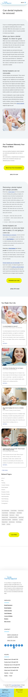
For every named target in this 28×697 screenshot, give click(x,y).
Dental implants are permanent (9, 234)
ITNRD (20, 686)
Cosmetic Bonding (13, 510)
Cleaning (10, 410)
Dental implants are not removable (11, 262)
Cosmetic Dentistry (5, 485)
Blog (10, 451)
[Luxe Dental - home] (6, 2)
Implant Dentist (21, 517)
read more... (5, 343)
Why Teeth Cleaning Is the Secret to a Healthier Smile (13, 408)
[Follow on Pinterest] (19, 645)
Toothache (3, 524)
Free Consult (19, 690)
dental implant (11, 191)
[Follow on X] (11, 645)
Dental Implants (12, 327)
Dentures (3, 489)
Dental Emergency (12, 512)
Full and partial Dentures (13, 517)
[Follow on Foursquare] (14, 645)
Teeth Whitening (4, 498)
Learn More (14, 534)
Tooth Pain (8, 524)
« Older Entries (4, 470)
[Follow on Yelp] (22, 645)
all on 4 (2, 478)
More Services (7, 621)
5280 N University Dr (12, 634)
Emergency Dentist (5, 491)
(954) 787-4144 (14, 174)
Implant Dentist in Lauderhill (6, 519)
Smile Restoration (19, 327)
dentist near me (12, 515)
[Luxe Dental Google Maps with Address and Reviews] (14, 558)
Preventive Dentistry (13, 369)
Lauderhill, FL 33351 (12, 637)
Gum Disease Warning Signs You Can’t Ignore (13, 368)
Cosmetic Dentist (20, 510)
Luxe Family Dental (16, 685)
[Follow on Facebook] (5, 645)
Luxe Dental (6, 327)
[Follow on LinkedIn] (16, 645)
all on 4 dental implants (5, 510)
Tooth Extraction (14, 451)
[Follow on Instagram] (8, 645)
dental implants (20, 103)
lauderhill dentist (15, 519)
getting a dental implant (18, 266)
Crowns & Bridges (8, 616)
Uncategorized (4, 503)
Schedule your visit (14, 280)
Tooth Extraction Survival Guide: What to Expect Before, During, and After (14, 449)
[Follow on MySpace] (14, 647)
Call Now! (5, 690)
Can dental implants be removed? (10, 326)
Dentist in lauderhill (5, 515)
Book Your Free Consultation (14, 167)
